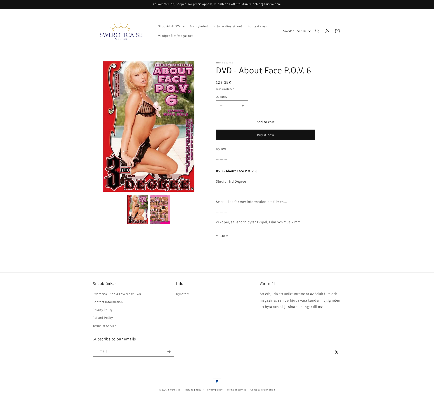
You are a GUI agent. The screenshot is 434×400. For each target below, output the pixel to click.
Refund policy (193, 389)
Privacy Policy (102, 310)
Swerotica (174, 389)
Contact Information (108, 302)
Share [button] (224, 236)
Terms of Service (104, 325)
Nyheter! (182, 294)
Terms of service (236, 389)
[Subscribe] (169, 351)
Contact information (262, 389)
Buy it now (265, 135)
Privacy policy (214, 389)
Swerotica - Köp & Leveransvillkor (117, 294)
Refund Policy (103, 318)
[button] (171, 26)
